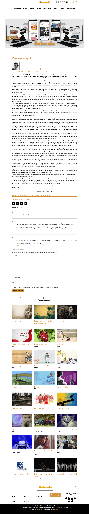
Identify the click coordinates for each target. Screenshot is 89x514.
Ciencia (55, 8)
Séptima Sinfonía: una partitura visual (67, 474)
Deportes (62, 8)
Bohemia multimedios (18, 195)
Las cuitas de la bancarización (64, 366)
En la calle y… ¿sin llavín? (19, 366)
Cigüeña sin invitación (62, 387)
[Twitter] (62, 2)
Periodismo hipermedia (44, 195)
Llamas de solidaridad (40, 344)
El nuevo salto (37, 387)
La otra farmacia (16, 321)
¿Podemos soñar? (39, 430)
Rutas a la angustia (39, 408)
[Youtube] (64, 2)
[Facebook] (56, 2)
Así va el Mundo (47, 8)
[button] (76, 2)
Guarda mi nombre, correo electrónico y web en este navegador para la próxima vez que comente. (35, 287)
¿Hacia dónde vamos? (62, 344)
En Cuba (25, 8)
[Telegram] (60, 2)
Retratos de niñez (16, 430)
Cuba (31, 195)
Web (13, 282)
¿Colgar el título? (61, 451)
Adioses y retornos (16, 387)
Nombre (14, 271)
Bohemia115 (27, 195)
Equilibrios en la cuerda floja (41, 366)
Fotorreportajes (71, 8)
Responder (17, 216)
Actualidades (17, 8)
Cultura (32, 8)
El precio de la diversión (63, 408)
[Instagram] (58, 2)
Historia (38, 8)
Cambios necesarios (17, 451)
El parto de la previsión (18, 408)
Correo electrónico (16, 277)
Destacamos (36, 195)
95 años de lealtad (61, 321)
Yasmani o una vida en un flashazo (21, 474)
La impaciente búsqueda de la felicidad (67, 430)
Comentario (15, 255)
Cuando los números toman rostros (21, 344)
